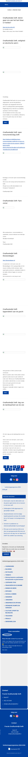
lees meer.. (5, 649)
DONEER (6, 554)
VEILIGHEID (8, 615)
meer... (6, 122)
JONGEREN (8, 599)
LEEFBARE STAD (10, 582)
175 (18, 469)
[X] (14, 479)
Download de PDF (14, 749)
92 (10, 469)
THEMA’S (8, 575)
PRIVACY (8, 618)
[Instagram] (17, 479)
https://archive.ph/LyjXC (9, 27)
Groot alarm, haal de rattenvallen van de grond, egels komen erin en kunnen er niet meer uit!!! (14, 503)
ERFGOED (8, 591)
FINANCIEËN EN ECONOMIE (13, 585)
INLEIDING (8, 569)
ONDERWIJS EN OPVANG (13, 602)
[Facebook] (11, 479)
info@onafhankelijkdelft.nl (14, 733)
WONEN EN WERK (10, 588)
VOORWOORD (9, 566)
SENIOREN (8, 597)
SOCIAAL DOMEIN (10, 594)
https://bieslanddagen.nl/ (9, 260)
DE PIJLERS (9, 572)
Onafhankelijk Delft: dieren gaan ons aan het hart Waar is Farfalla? (13, 20)
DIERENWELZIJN (10, 621)
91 (6, 469)
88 (14, 466)
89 (18, 466)
